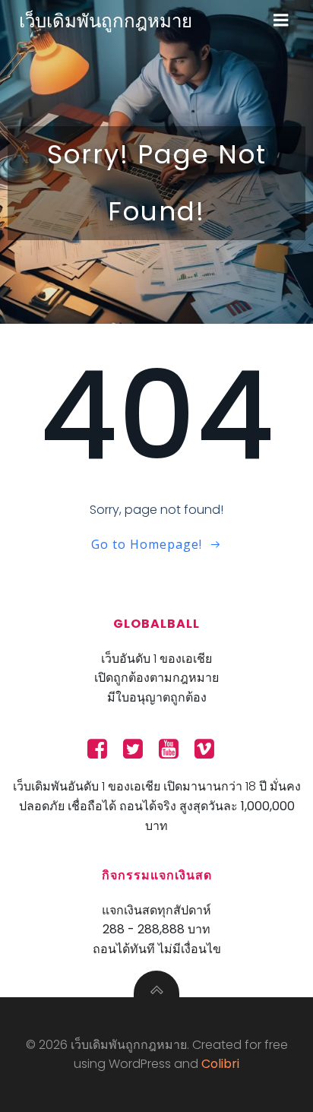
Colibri (220, 1063)
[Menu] (281, 20)
